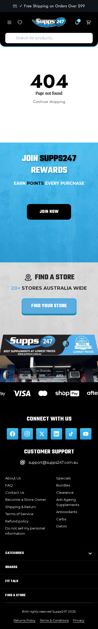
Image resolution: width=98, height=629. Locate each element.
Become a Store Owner (25, 499)
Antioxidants (66, 512)
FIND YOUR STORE (49, 306)
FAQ (9, 485)
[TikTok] (71, 434)
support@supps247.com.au (53, 462)
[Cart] (88, 22)
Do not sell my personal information (25, 530)
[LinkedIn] (56, 434)
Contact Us (14, 492)
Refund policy (16, 521)
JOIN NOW (49, 211)
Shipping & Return (20, 507)
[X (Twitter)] (42, 434)
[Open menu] (9, 22)
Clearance (65, 492)
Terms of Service (19, 514)
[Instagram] (27, 434)
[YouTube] (85, 434)
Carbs (61, 519)
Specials (63, 478)
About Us (13, 478)
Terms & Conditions (54, 620)
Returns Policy (25, 620)
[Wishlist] (20, 22)
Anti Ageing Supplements (67, 502)
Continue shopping (49, 101)
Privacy (78, 620)
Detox (61, 526)
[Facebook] (12, 434)
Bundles (63, 485)
